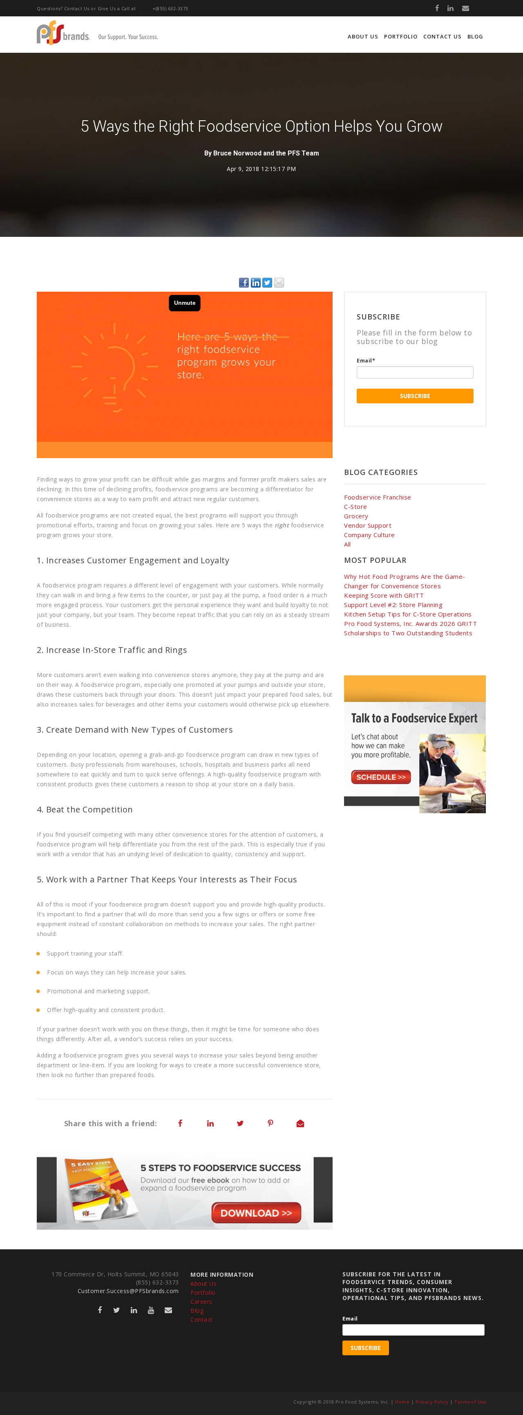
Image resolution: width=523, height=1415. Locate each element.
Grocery (356, 516)
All (347, 544)
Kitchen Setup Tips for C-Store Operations (408, 614)
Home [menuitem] (402, 1402)
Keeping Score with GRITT (384, 595)
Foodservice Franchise (377, 497)
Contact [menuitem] (201, 1319)
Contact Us (76, 8)
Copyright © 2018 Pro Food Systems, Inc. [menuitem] (341, 1402)
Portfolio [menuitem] (401, 36)
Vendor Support (367, 525)
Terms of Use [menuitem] (470, 1402)
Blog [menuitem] (475, 36)
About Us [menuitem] (363, 36)
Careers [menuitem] (201, 1301)
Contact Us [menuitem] (442, 36)
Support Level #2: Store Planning (393, 605)
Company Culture (369, 535)
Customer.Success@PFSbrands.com (128, 1291)
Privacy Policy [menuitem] (432, 1402)
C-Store (355, 506)
